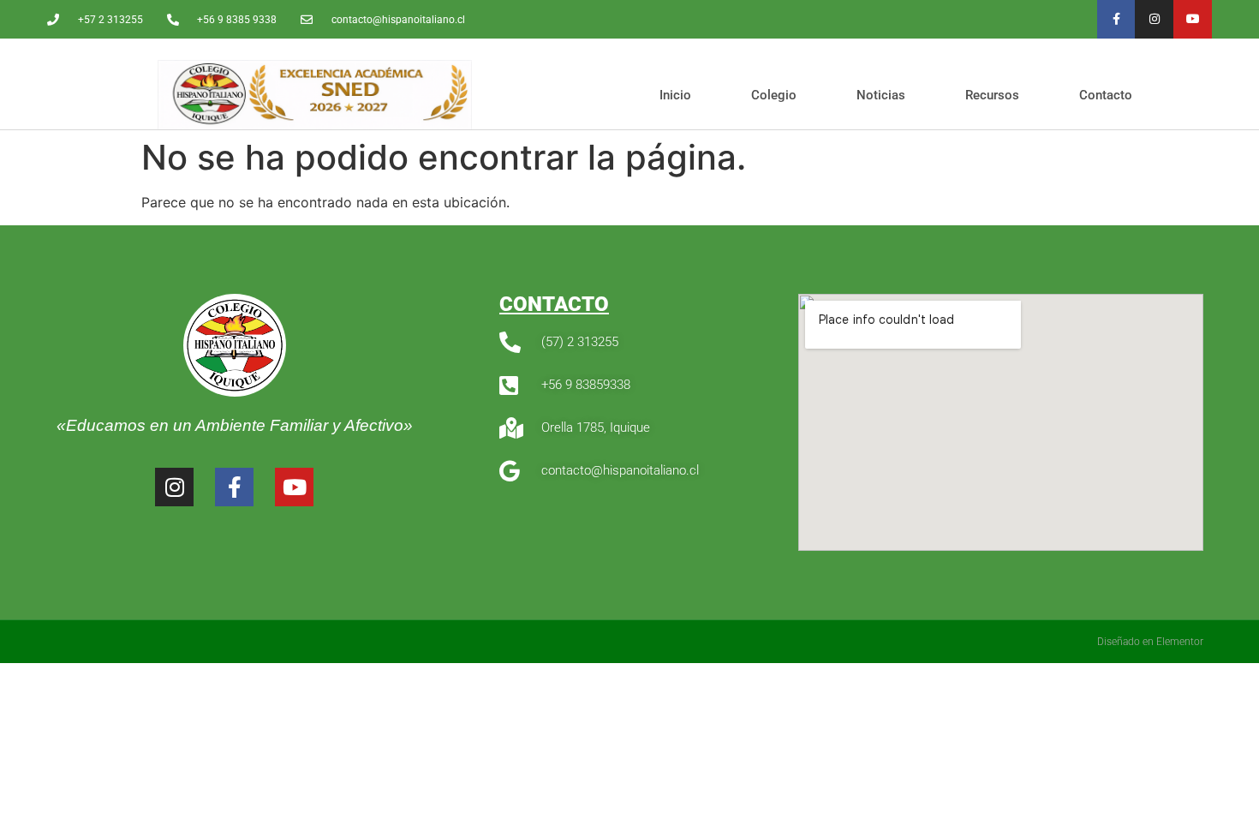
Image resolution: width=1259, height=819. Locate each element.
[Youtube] (1192, 19)
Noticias (880, 95)
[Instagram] (1154, 19)
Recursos (992, 95)
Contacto (1105, 95)
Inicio (675, 95)
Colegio (774, 95)
